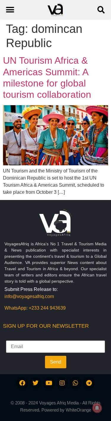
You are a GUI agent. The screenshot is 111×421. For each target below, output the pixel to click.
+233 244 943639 (47, 307)
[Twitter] (35, 383)
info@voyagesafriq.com (29, 296)
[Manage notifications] (97, 408)
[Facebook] (22, 383)
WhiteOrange (78, 409)
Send (55, 361)
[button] (101, 9)
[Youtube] (49, 383)
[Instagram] (62, 383)
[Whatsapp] (75, 383)
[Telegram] (89, 383)
